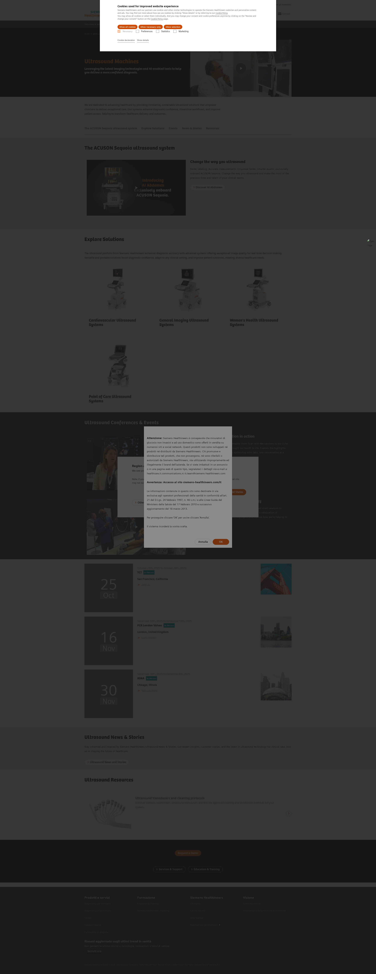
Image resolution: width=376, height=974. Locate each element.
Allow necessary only (150, 27)
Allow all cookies (127, 27)
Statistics (165, 31)
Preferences (146, 31)
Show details (143, 40)
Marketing (183, 31)
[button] (370, 242)
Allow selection (173, 27)
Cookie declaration (126, 40)
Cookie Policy (222, 13)
